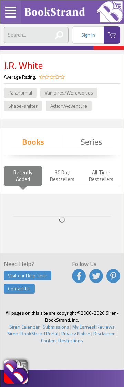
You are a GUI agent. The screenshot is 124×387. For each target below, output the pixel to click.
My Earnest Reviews (93, 326)
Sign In (88, 34)
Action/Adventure (68, 105)
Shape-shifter (23, 105)
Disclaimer (104, 333)
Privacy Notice (75, 333)
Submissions (56, 326)
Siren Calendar (24, 326)
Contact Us (19, 288)
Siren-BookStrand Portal (32, 333)
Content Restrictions (62, 340)
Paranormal (20, 92)
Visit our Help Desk (27, 275)
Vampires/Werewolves (69, 92)
